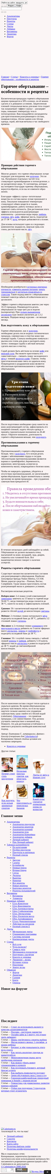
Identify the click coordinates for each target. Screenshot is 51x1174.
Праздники (17, 965)
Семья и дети (18, 949)
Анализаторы (13, 16)
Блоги (15, 980)
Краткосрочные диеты (23, 939)
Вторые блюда (19, 870)
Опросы (16, 982)
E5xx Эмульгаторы (21, 913)
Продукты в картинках (23, 852)
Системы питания (21, 936)
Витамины (12, 31)
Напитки (16, 880)
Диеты (10, 26)
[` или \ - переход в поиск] (2, 6)
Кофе (18, 6)
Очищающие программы (24, 934)
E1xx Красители (20, 903)
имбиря (22, 641)
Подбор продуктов (21, 850)
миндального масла (10, 628)
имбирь (42, 214)
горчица (5, 217)
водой (20, 611)
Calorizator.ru (31, 736)
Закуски (16, 860)
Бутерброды (18, 865)
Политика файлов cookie (19, 1146)
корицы (12, 641)
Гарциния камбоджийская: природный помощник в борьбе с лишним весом (25, 1079)
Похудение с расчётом (23, 954)
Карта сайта (12, 1144)
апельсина (12, 631)
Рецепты (11, 21)
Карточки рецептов (21, 888)
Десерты (16, 875)
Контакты (11, 1141)
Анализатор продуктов (23, 824)
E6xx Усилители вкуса (23, 916)
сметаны (45, 611)
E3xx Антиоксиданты (23, 908)
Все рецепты (18, 883)
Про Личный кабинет (22, 842)
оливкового (37, 626)
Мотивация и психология (24, 952)
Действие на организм (23, 924)
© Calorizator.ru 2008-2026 (13, 1166)
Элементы (17, 898)
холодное (34, 176)
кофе (17, 217)
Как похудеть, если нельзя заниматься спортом (8, 804)
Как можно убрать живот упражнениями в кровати (18, 1063)
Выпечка (16, 878)
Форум (11, 6)
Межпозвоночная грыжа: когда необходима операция (21, 1058)
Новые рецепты (20, 885)
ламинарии (6, 598)
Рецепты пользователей (23, 891)
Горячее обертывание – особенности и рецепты (25, 78)
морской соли (7, 353)
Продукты (12, 18)
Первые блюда (19, 868)
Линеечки (11, 34)
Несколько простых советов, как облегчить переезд (22, 776)
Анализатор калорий (22, 829)
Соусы (15, 873)
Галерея (16, 977)
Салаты (16, 862)
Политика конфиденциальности (22, 1149)
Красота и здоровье (29, 77)
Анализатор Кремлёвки (23, 834)
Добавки (11, 29)
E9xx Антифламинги (22, 919)
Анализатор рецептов (22, 827)
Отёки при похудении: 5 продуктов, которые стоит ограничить (23, 1089)
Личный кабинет (20, 839)
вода (15, 219)
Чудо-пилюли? (19, 947)
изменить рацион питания (25, 289)
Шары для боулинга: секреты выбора (29, 1039)
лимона (22, 631)
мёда (3, 358)
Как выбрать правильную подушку (28, 1073)
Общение (11, 970)
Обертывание (19, 716)
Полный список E (21, 926)
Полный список (20, 855)
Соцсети (11, 1139)
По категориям (19, 847)
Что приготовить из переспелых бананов (24, 804)
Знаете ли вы (18, 967)
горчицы (21, 621)
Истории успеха (20, 962)
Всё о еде (16, 944)
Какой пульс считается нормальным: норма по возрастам (39, 804)
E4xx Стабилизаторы (22, 911)
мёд (12, 217)
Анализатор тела (20, 832)
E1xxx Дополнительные (24, 921)
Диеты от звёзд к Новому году (41, 776)
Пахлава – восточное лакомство (26, 1032)
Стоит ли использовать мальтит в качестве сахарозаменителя (22, 1028)
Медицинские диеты (22, 931)
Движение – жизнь (21, 959)
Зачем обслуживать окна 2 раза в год (28, 1075)
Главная (5, 77)
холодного (41, 437)
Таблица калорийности (18, 845)
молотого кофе (23, 358)
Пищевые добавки (16, 901)
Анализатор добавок (22, 837)
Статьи (10, 24)
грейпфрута (33, 631)
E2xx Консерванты (21, 906)
